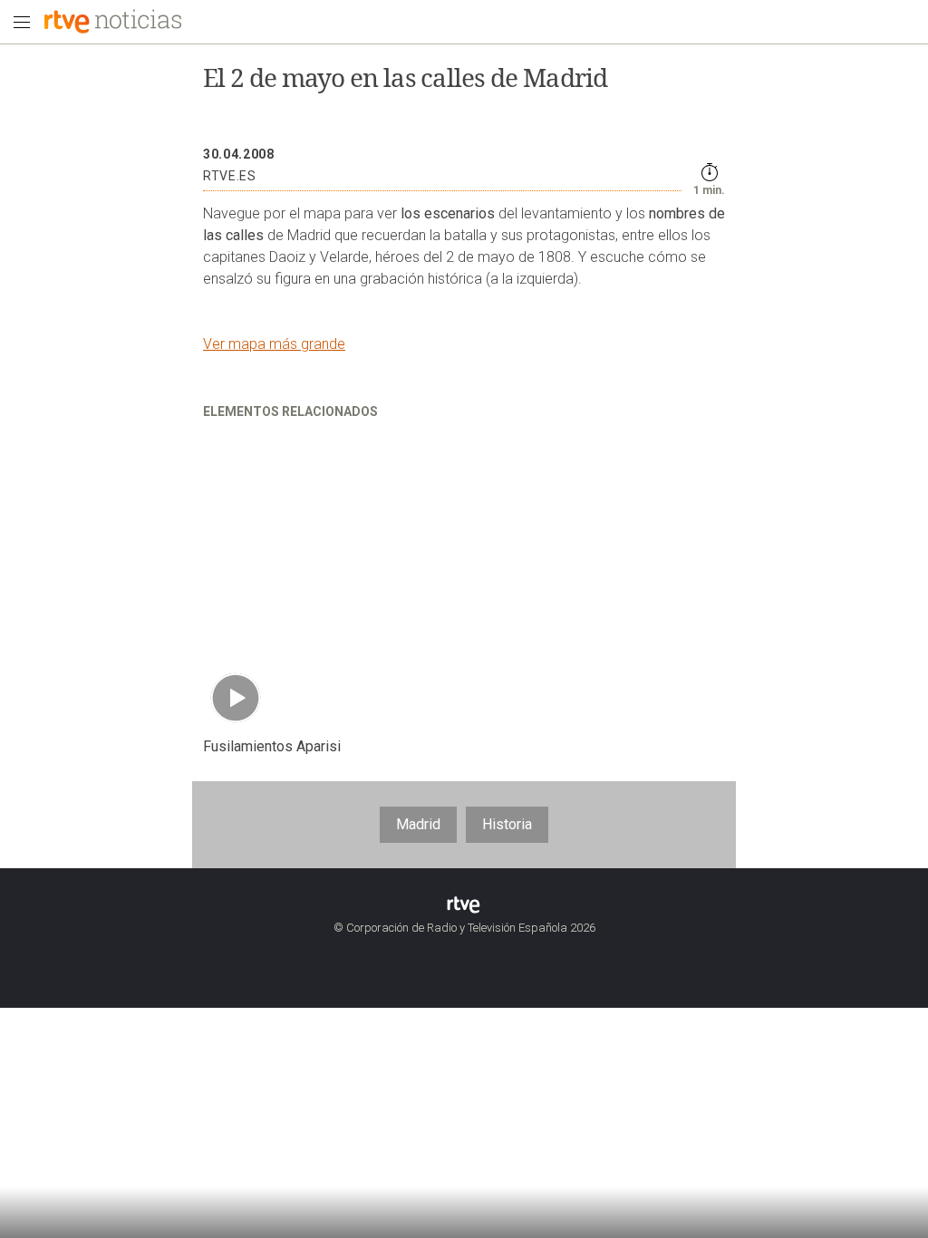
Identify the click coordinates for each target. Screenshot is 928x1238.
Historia (507, 824)
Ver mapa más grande (274, 344)
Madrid (418, 824)
